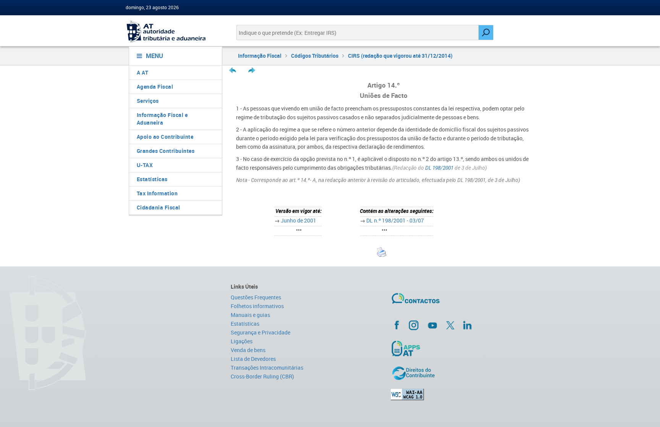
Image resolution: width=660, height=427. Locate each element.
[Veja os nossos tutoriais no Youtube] (432, 325)
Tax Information (157, 193)
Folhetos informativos (257, 306)
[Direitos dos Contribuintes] (462, 373)
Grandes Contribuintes (166, 150)
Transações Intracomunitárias (267, 367)
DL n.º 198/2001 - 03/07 (395, 220)
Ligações (241, 341)
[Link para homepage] (172, 31)
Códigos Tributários (314, 55)
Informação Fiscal (259, 55)
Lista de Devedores (253, 358)
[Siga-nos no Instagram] (414, 325)
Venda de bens (248, 350)
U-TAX (145, 165)
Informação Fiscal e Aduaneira (162, 118)
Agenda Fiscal (155, 86)
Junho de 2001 (298, 220)
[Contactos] (438, 301)
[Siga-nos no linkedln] (467, 325)
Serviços (148, 100)
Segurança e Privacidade (260, 332)
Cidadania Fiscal (158, 207)
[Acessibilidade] (462, 394)
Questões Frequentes (256, 297)
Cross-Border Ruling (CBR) (262, 376)
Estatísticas (152, 179)
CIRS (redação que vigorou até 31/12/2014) (400, 55)
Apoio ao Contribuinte (165, 136)
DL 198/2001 (438, 167)
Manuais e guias (250, 314)
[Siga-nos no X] (450, 325)
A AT (143, 72)
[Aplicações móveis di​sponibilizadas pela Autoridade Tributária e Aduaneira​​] (462, 348)
